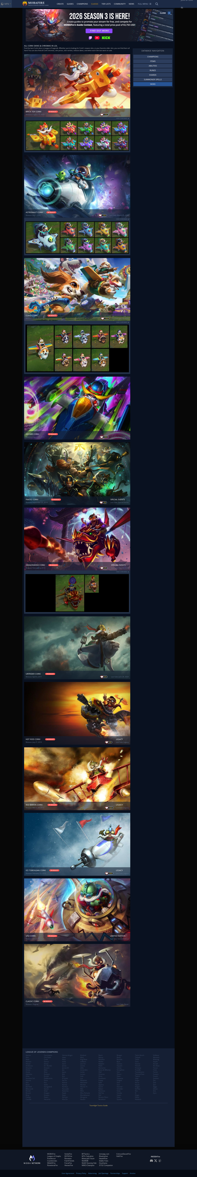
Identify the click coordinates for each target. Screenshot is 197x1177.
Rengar (119, 1055)
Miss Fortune (85, 1093)
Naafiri (82, 1099)
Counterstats (52, 1161)
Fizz (45, 1083)
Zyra (154, 1093)
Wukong (156, 1059)
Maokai (83, 1085)
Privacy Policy (81, 1173)
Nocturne (101, 1068)
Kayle (64, 1093)
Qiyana (101, 1085)
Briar (27, 1095)
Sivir (118, 1085)
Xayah (155, 1062)
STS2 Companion (106, 1165)
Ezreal (46, 1076)
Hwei (64, 1057)
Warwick (156, 1057)
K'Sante (65, 1078)
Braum (28, 1093)
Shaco (119, 1074)
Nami (100, 1055)
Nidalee (101, 1064)
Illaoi (64, 1059)
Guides (70, 4)
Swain (119, 1095)
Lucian (82, 1074)
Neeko (100, 1062)
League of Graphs (54, 1156)
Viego (137, 1095)
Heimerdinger (67, 1055)
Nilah (100, 1066)
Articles (132, 1173)
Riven (119, 1057)
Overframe (103, 1163)
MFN (6, 3)
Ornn (100, 1076)
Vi (135, 1093)
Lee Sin (83, 1064)
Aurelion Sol (30, 1078)
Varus (137, 1083)
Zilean (155, 1089)
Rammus (101, 1091)
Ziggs (155, 1087)
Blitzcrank (29, 1089)
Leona (82, 1066)
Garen (46, 1089)
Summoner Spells (153, 79)
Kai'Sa (64, 1080)
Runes (153, 70)
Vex (136, 1091)
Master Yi (83, 1087)
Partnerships (115, 1173)
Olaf (100, 1072)
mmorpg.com (104, 1154)
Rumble (119, 1059)
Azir (27, 1083)
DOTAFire (68, 1156)
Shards (152, 75)
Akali (27, 1059)
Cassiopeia (48, 1055)
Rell (99, 1095)
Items (153, 61)
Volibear (156, 1055)
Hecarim (47, 1099)
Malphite (83, 1080)
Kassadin (65, 1089)
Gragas (46, 1093)
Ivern (64, 1064)
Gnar (46, 1091)
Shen (118, 1076)
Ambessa (29, 1066)
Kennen (65, 1097)
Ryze (118, 1062)
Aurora (28, 1080)
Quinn (100, 1087)
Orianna (101, 1074)
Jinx (63, 1076)
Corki (46, 1059)
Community (120, 4)
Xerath (155, 1064)
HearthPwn (103, 1159)
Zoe (154, 1091)
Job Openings (103, 1173)
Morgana (83, 1097)
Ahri (27, 1057)
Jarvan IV (65, 1068)
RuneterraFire (52, 1165)
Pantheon (102, 1078)
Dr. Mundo (48, 1066)
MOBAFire (51, 1154)
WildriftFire (51, 1163)
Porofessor (51, 1159)
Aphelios (29, 1074)
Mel (81, 1089)
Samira (119, 1064)
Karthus (65, 1087)
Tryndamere (139, 1072)
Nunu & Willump (104, 1070)
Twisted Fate (139, 1074)
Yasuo (155, 1068)
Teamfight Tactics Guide (99, 1105)
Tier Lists (106, 4)
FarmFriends (69, 1161)
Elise (45, 1072)
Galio (46, 1085)
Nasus (100, 1057)
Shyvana (120, 1078)
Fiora (46, 1080)
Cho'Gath (47, 1057)
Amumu (29, 1068)
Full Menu (143, 4)
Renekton (101, 1099)
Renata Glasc (103, 1097)
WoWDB (85, 1161)
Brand (28, 1091)
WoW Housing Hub (89, 1163)
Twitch (137, 1076)
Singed (119, 1080)
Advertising (92, 1173)
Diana (46, 1064)
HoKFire (119, 1156)
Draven (46, 1068)
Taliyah (137, 1057)
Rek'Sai (101, 1093)
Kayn (64, 1095)
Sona (118, 1091)
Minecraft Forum (88, 1159)
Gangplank (48, 1087)
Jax (63, 1070)
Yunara (155, 1074)
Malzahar (83, 1083)
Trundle (138, 1070)
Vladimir (138, 1099)
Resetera (67, 1159)
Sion (118, 1083)
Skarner (120, 1087)
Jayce (64, 1072)
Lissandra (84, 1070)
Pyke (100, 1083)
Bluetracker (103, 1156)
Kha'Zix (65, 1099)
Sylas (119, 1097)
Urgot (137, 1080)
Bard (27, 1085)
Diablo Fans (103, 1161)
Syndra (119, 1099)
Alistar (28, 1064)
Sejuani (119, 1066)
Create (60, 4)
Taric (137, 1062)
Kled (81, 1057)
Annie (28, 1072)
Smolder (120, 1089)
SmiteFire (68, 1154)
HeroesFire (68, 1165)
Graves (46, 1095)
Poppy (100, 1080)
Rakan (100, 1089)
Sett (118, 1072)
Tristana (138, 1068)
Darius (46, 1062)
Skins (152, 84)
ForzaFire (68, 1163)
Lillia (82, 1068)
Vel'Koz (137, 1089)
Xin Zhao (156, 1066)
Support (125, 1173)
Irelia (64, 1062)
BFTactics (86, 1154)
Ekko (45, 1070)
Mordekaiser (85, 1095)
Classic (94, 4)
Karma (64, 1085)
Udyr (137, 1078)
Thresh (137, 1066)
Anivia (28, 1070)
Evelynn (47, 1074)
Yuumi (155, 1076)
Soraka (119, 1093)
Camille (28, 1099)
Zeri (154, 1085)
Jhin (63, 1074)
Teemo (137, 1064)
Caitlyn (28, 1097)
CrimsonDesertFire (123, 1154)
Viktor (137, 1097)
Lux (81, 1078)
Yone (155, 1070)
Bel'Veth (29, 1087)
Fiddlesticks (48, 1078)
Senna (119, 1068)
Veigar (137, 1087)
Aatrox (28, 1055)
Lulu (81, 1076)
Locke (82, 1072)
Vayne (137, 1085)
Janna (64, 1066)
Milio (82, 1091)
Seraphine (120, 1070)
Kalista (64, 1083)
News (131, 4)
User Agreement (68, 1173)
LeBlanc (83, 1062)
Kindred (83, 1055)
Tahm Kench (139, 1055)
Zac (154, 1080)
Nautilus (101, 1059)
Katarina (65, 1091)
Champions (82, 4)
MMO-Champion (88, 1165)
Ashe (27, 1076)
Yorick (155, 1072)
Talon (137, 1059)
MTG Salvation (87, 1156)
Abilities (153, 65)
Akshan (28, 1062)
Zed (154, 1083)
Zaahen (156, 1078)
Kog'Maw (83, 1059)
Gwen (46, 1097)
